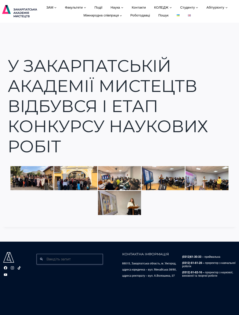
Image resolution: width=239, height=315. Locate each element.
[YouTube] (5, 274)
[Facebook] (5, 267)
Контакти (139, 7)
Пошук (163, 15)
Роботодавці (140, 15)
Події (98, 7)
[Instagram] (12, 267)
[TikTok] (19, 267)
